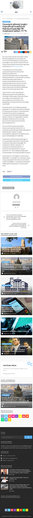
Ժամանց (4, 328)
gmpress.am (7, 33)
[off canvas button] (2, 12)
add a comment (9, 187)
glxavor (26, 33)
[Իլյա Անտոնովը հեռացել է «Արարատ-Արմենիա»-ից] (4, 479)
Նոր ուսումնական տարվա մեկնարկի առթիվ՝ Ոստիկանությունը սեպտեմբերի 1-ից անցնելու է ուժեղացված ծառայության (16, 289)
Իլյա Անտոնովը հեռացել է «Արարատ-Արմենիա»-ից (19, 478)
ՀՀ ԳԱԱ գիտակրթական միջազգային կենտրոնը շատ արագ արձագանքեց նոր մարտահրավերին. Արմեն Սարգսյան (20, 471)
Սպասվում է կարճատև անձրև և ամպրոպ (15, 331)
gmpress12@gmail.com (12, 458)
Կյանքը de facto (6, 245)
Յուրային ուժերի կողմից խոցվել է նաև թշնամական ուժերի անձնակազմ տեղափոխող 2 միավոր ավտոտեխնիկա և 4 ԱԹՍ (20, 487)
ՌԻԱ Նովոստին (17, 66)
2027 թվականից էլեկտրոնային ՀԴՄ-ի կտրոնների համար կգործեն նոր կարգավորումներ (14, 309)
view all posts (16, 204)
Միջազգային (6, 21)
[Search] (30, 12)
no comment (20, 33)
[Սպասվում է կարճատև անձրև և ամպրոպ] (16, 326)
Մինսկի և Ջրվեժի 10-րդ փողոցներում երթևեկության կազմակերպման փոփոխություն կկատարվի (13, 249)
